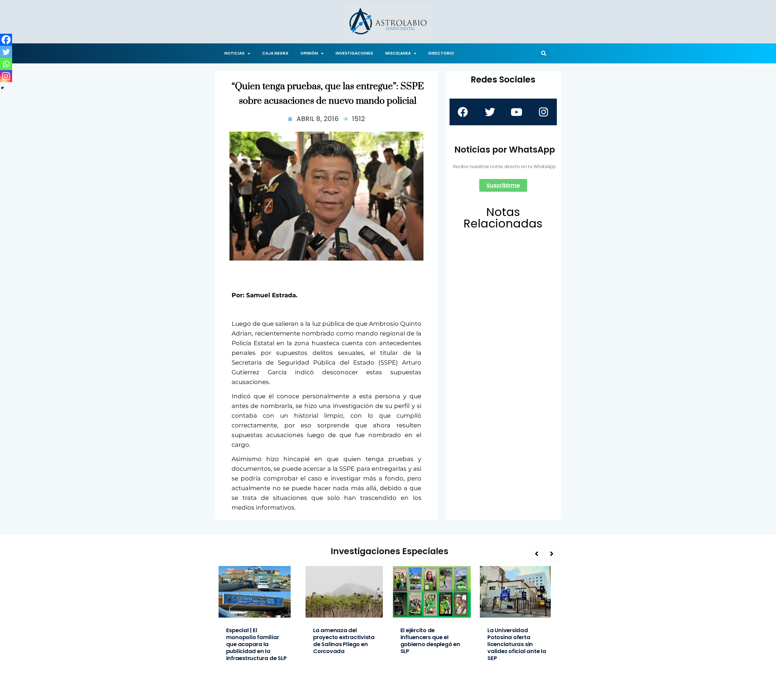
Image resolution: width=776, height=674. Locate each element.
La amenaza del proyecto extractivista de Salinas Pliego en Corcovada (344, 640)
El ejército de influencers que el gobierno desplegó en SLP (430, 640)
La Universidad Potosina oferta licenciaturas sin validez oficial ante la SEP (516, 644)
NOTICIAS (234, 53)
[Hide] (2, 88)
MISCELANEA (398, 53)
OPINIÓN (309, 53)
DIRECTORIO (441, 53)
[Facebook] (6, 40)
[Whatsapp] (6, 64)
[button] (543, 53)
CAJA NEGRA (275, 53)
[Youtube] (516, 112)
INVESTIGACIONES (354, 53)
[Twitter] (6, 52)
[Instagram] (6, 76)
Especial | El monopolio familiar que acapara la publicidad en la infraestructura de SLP (256, 644)
